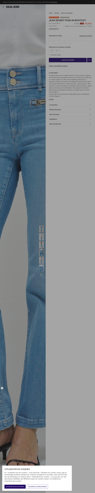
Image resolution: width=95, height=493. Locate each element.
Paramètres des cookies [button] (12, 481)
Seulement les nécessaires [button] (37, 486)
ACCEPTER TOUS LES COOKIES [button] (15, 486)
